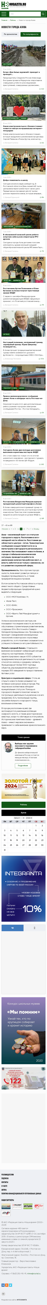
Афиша (23, 118)
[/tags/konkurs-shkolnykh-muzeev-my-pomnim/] (23, 1030)
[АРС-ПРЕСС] (38, 1206)
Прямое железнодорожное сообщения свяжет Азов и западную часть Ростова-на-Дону (23, 398)
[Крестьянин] (28, 1206)
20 (23, 840)
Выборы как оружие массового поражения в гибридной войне (26, 746)
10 (5, 835)
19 (17, 840)
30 (42, 845)
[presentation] (44, 161)
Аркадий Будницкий (12, 197)
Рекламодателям (7, 1175)
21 (30, 840)
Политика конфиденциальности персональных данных (21, 1194)
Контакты (4, 1182)
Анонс (21, 388)
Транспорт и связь (10, 388)
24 (5, 845)
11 (11, 835)
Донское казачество (11, 118)
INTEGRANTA (14, 1300)
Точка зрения (24, 737)
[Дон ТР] (6, 1213)
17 (4, 840)
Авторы (4, 1190)
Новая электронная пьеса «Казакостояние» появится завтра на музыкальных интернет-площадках (23, 128)
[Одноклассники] (6, 1285)
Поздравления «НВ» (20, 442)
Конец (36, 529)
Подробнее (23, 766)
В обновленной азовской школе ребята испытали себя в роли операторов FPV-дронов (21, 237)
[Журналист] (17, 1206)
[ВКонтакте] (3, 1285)
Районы (13, 20)
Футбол (6, 334)
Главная (4, 20)
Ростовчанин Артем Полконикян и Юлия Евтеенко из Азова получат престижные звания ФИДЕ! (21, 291)
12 (17, 835)
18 (11, 840)
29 (36, 845)
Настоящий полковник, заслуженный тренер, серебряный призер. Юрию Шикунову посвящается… (23, 345)
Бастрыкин (7, 64)
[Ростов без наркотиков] (6, 1206)
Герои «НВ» (7, 280)
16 (42, 835)
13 (23, 835)
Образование (8, 172)
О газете (4, 1186)
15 (36, 835)
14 (30, 835)
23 (42, 840)
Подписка (4, 1178)
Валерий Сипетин (11, 89)
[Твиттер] (10, 1285)
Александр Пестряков (13, 359)
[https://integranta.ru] (23, 889)
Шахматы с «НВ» (19, 280)
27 (23, 845)
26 (17, 845)
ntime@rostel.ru (33, 1274)
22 (36, 840)
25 (11, 845)
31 (4, 850)
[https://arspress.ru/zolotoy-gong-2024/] (23, 786)
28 (30, 845)
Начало (5, 529)
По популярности (30, 34)
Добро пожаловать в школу (15, 180)
